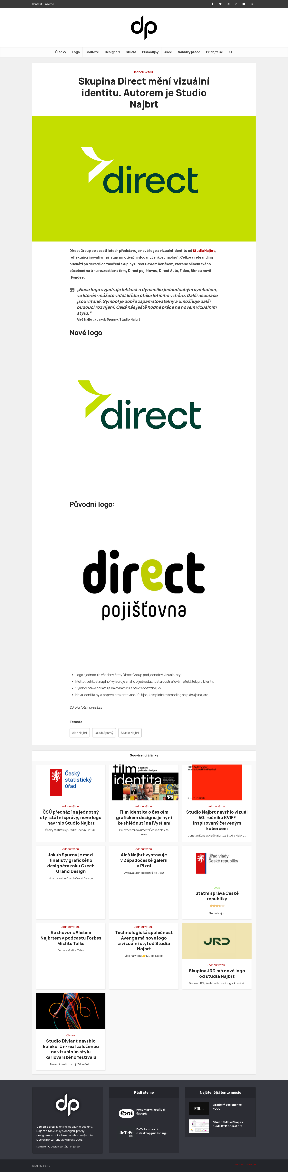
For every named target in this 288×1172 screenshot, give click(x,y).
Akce (168, 52)
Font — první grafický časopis (151, 1111)
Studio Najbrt (130, 733)
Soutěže (92, 52)
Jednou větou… (144, 72)
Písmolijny (150, 52)
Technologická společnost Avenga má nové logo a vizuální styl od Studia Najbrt (144, 941)
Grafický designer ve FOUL (227, 1106)
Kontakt (37, 4)
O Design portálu (58, 1146)
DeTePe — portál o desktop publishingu (152, 1131)
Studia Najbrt (204, 250)
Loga (76, 52)
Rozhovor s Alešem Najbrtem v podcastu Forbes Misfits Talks (70, 938)
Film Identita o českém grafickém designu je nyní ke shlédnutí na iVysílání (144, 817)
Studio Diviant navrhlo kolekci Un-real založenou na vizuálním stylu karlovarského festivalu (71, 1049)
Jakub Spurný (104, 733)
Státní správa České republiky (217, 896)
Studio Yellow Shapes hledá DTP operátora (228, 1124)
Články (60, 52)
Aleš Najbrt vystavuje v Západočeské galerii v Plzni (144, 860)
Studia (131, 52)
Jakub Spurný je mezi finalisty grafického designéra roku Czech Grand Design (71, 863)
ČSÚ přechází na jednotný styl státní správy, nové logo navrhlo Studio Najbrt (70, 817)
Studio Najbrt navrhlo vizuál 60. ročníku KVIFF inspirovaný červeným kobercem (217, 820)
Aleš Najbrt (79, 733)
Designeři (112, 52)
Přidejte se (214, 52)
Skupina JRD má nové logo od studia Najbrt (217, 973)
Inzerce (49, 4)
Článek (70, 1035)
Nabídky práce (189, 52)
